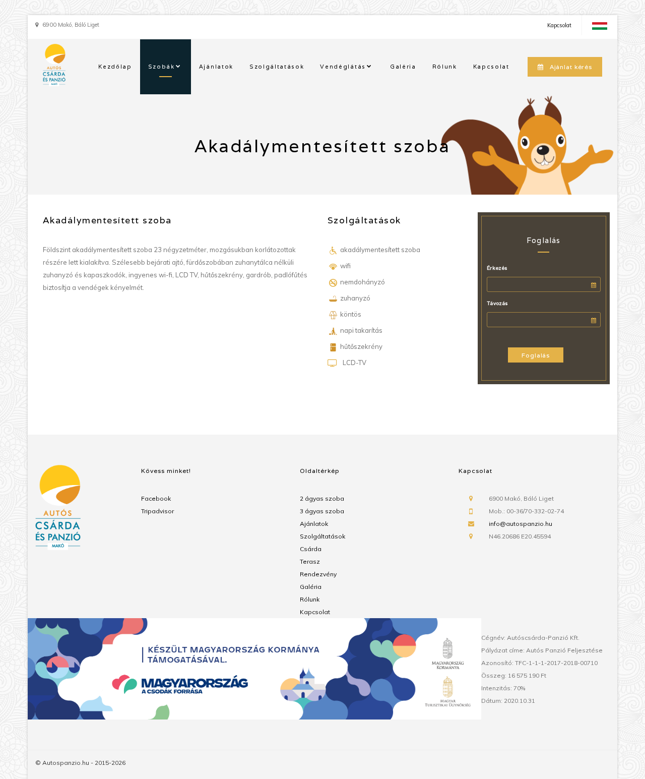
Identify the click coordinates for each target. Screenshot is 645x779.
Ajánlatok (216, 66)
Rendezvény (318, 574)
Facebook (156, 498)
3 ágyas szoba (322, 511)
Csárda (310, 549)
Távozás (497, 303)
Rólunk (444, 66)
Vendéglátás (342, 66)
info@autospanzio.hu (520, 523)
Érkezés (497, 268)
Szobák (161, 66)
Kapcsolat (559, 25)
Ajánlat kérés (571, 67)
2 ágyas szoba (322, 498)
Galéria (403, 66)
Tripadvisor (157, 511)
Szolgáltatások (276, 66)
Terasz (310, 561)
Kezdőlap (115, 66)
